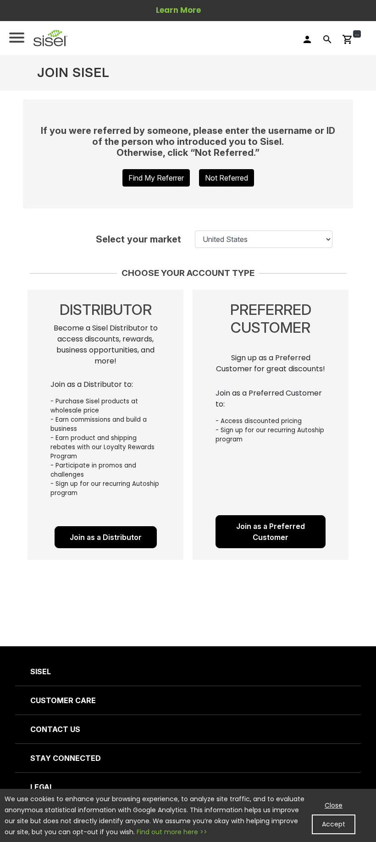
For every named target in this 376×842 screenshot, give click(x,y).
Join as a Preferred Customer (270, 532)
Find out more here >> (172, 831)
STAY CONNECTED (65, 758)
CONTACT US (55, 729)
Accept (333, 824)
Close (334, 805)
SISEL (40, 671)
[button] (50, 38)
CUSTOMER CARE (63, 700)
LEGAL (42, 787)
